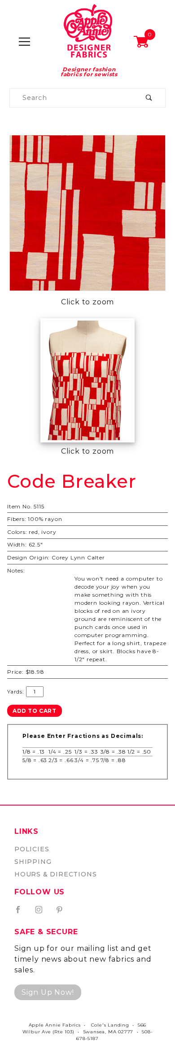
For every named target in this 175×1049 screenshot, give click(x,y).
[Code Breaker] (87, 212)
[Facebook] (21, 913)
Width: (17, 544)
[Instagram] (42, 913)
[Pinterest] (63, 913)
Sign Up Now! (48, 992)
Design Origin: (28, 557)
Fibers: (16, 519)
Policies (31, 849)
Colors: (17, 532)
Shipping (32, 862)
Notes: (16, 570)
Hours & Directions (55, 874)
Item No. (19, 506)
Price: (15, 671)
